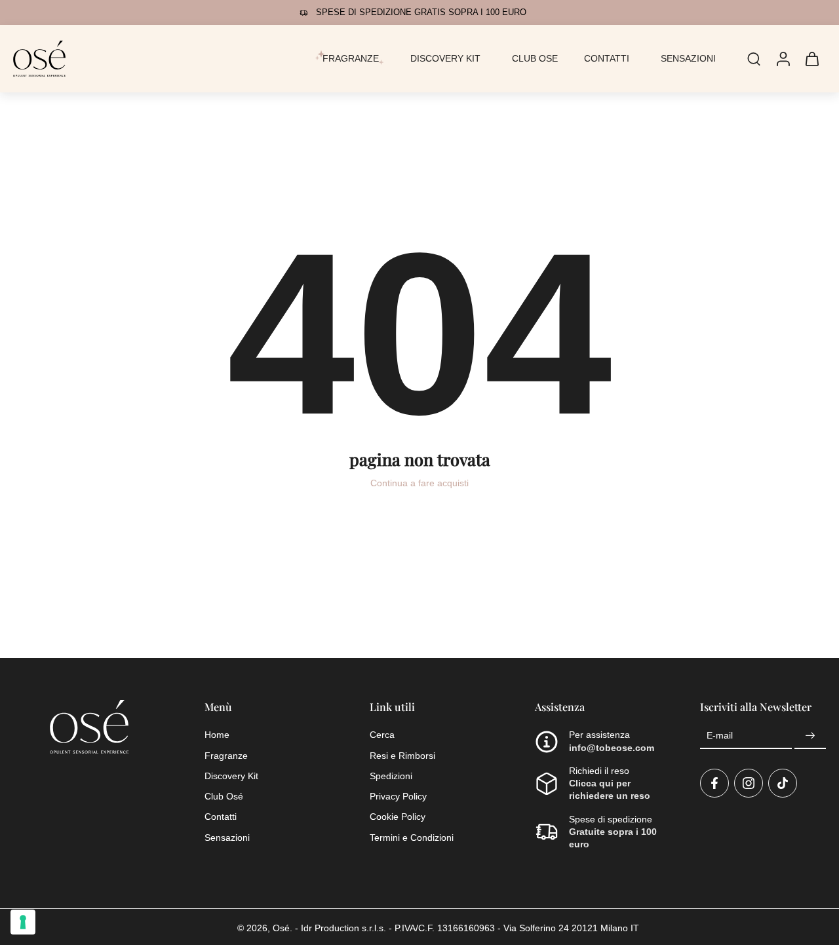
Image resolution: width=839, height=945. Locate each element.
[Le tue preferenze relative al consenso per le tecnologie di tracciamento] (22, 922)
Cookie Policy (397, 816)
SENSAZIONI (688, 58)
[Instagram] (748, 782)
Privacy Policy (398, 796)
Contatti (221, 816)
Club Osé (224, 796)
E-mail (720, 735)
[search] (753, 58)
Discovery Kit (231, 775)
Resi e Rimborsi (402, 755)
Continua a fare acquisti (419, 483)
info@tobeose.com (611, 747)
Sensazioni (227, 837)
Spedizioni (391, 775)
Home (217, 734)
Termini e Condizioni (412, 837)
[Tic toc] (782, 782)
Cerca (382, 734)
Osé (281, 928)
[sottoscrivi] (810, 735)
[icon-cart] (811, 59)
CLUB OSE (535, 58)
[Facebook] (714, 782)
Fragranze (226, 755)
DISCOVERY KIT (445, 58)
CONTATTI (606, 58)
